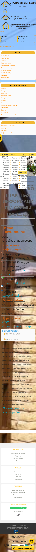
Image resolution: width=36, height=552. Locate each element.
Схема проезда (6, 72)
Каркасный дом (26, 176)
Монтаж (3, 128)
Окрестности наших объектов (10, 115)
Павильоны (5, 103)
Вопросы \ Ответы (18, 490)
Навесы (3, 88)
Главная (4, 36)
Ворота (3, 110)
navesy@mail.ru (11, 295)
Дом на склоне (26, 178)
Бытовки (4, 93)
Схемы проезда (18, 495)
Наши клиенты (23, 36)
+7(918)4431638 (18, 511)
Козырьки (4, 98)
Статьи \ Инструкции (18, 492)
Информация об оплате (9, 133)
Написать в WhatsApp (18, 508)
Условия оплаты (18, 458)
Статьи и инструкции (8, 65)
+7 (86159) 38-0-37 (8, 47)
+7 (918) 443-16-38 (13, 282)
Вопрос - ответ (6, 70)
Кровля (3, 100)
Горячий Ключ (13, 334)
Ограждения (5, 107)
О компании (5, 39)
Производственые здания (9, 105)
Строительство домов (8, 68)
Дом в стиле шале (27, 185)
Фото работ (22, 39)
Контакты (21, 41)
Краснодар (12, 339)
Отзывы (3, 41)
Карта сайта (5, 77)
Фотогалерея (16, 160)
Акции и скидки (17, 174)
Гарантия (4, 130)
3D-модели (4, 112)
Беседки (4, 91)
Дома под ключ (6, 95)
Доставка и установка (8, 125)
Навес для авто (26, 188)
